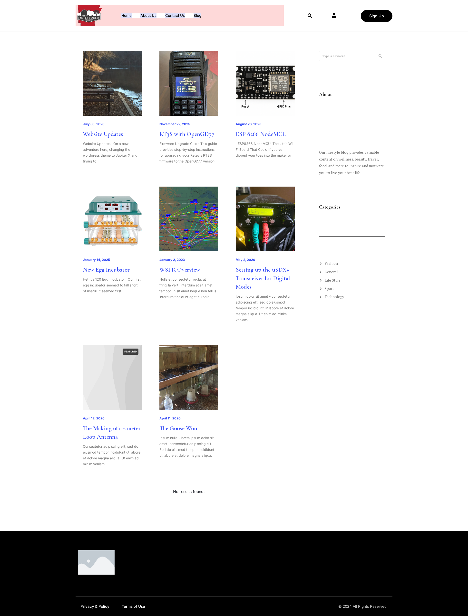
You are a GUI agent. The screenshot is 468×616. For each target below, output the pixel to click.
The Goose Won (178, 428)
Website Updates (103, 134)
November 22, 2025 (174, 124)
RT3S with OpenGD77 (186, 134)
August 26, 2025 (248, 124)
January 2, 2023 (172, 260)
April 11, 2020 (170, 418)
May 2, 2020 (245, 260)
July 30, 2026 (93, 124)
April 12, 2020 (94, 418)
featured (130, 351)
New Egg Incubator (106, 269)
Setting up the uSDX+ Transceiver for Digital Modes (263, 278)
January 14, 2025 (96, 260)
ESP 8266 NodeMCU (261, 134)
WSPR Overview (179, 269)
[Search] (380, 56)
